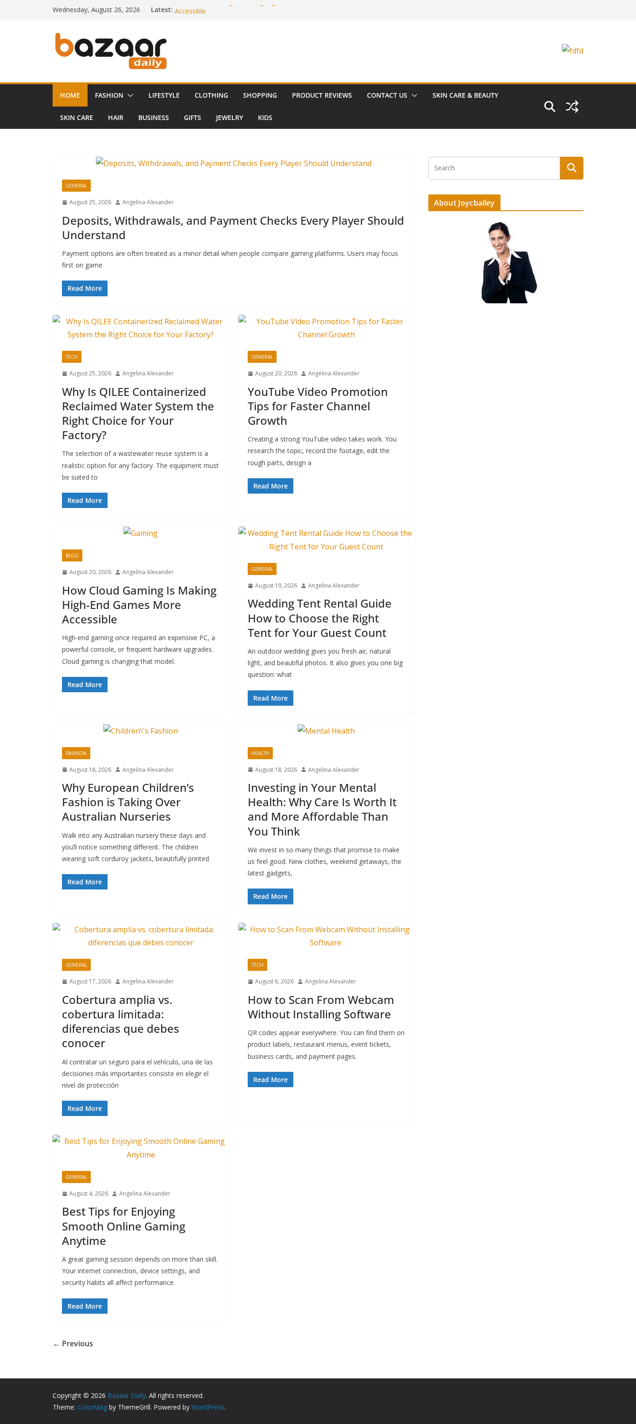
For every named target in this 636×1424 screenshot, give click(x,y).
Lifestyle (164, 95)
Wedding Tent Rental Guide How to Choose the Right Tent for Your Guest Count (320, 617)
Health (260, 753)
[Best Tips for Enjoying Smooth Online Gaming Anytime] (141, 1148)
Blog (72, 555)
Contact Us (387, 95)
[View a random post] (572, 106)
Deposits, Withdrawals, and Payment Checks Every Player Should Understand (233, 227)
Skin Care (76, 117)
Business (153, 117)
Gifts (192, 117)
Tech (72, 357)
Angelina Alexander (148, 202)
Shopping (260, 95)
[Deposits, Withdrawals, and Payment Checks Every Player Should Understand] (233, 163)
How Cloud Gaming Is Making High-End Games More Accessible (139, 604)
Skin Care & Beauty (465, 95)
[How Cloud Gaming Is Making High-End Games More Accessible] (141, 533)
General (76, 185)
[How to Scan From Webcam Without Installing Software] (326, 936)
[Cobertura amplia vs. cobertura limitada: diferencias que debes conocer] (141, 936)
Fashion (109, 95)
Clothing (211, 95)
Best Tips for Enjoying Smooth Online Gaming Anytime (123, 1225)
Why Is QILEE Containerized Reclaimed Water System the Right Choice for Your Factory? (138, 413)
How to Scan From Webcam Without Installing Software (321, 1007)
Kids (265, 117)
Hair (115, 117)
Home (70, 95)
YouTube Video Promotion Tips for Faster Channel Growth (318, 406)
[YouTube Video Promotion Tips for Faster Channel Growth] (326, 328)
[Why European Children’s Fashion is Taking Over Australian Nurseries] (141, 731)
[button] (128, 95)
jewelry (229, 117)
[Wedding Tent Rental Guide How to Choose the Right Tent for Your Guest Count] (326, 540)
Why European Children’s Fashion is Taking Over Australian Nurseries (128, 802)
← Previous (73, 1343)
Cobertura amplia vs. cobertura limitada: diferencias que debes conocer (120, 1021)
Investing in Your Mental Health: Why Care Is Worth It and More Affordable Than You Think (322, 809)
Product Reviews (322, 95)
